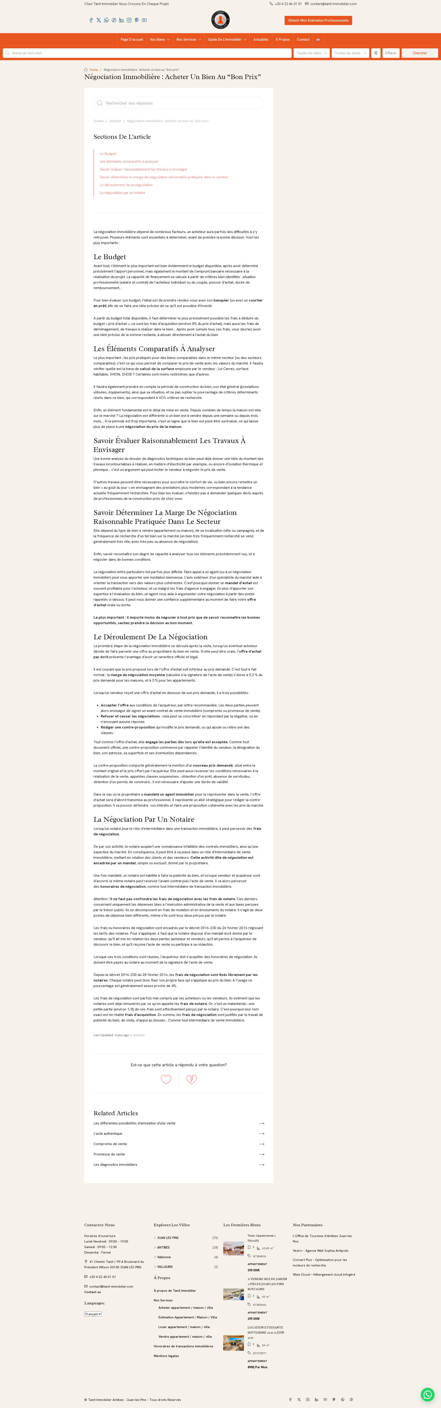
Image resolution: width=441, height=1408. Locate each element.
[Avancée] (376, 53)
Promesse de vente (109, 1154)
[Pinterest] (334, 1400)
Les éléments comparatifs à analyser (129, 161)
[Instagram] (308, 1400)
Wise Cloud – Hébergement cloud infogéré (324, 1274)
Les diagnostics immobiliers (115, 1164)
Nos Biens (157, 39)
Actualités (261, 39)
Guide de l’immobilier (225, 39)
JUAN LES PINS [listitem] (168, 1238)
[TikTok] (352, 1400)
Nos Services (186, 39)
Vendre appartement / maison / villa (185, 1336)
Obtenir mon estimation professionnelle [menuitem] (318, 20)
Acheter (115, 121)
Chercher (420, 53)
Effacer (391, 53)
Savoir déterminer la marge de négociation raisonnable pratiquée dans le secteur (164, 177)
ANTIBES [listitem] (163, 1247)
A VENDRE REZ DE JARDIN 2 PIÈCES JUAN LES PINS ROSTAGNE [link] (267, 1284)
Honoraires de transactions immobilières (183, 1346)
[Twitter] (299, 1400)
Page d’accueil (132, 39)
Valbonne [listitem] (164, 1257)
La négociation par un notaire (122, 192)
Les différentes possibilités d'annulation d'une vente (134, 1123)
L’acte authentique (107, 1133)
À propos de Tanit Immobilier (175, 1291)
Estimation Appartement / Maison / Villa (187, 1317)
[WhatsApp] (343, 1400)
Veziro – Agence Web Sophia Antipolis (320, 1251)
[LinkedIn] (317, 1400)
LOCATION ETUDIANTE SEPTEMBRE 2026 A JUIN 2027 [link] (266, 1333)
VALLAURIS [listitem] (165, 1267)
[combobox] (312, 53)
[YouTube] (326, 1400)
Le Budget (108, 153)
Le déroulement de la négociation (126, 184)
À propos (283, 39)
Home (94, 70)
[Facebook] (291, 1400)
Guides (98, 121)
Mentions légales (166, 1356)
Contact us (92, 1292)
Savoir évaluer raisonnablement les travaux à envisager (144, 169)
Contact (303, 39)
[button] (428, 1395)
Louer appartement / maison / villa (184, 1327)
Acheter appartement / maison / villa (185, 1308)
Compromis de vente (110, 1143)
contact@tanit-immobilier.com (111, 1286)
